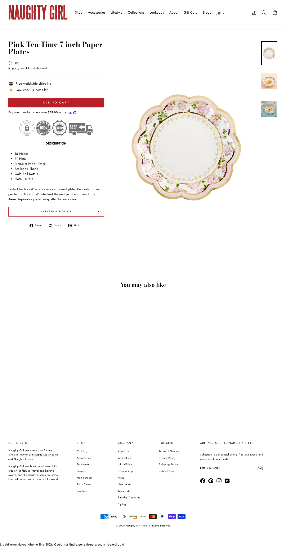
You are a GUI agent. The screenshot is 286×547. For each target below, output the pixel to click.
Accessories (96, 12)
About (173, 12)
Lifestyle (116, 12)
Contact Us (124, 458)
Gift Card (190, 12)
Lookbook (157, 12)
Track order (124, 491)
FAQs (121, 478)
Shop (79, 12)
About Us (123, 451)
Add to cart (40, 389)
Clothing (82, 451)
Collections (136, 12)
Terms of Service (169, 451)
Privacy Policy (167, 458)
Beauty (81, 471)
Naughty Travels (23, 459)
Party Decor (84, 484)
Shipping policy (56, 211)
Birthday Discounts (129, 497)
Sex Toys (82, 491)
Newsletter (124, 484)
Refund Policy (167, 471)
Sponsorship (125, 471)
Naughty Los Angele (44, 455)
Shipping (13, 68)
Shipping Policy (168, 464)
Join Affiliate (125, 464)
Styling (122, 504)
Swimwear (83, 464)
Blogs (207, 12)
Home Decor (84, 478)
